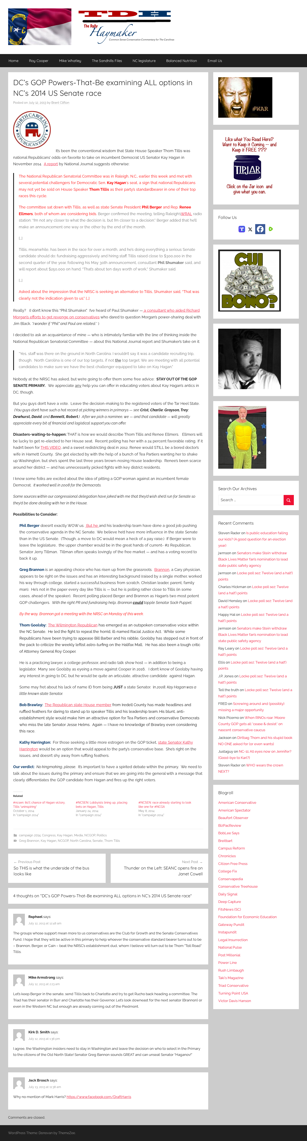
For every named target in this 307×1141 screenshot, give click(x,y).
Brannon (161, 569)
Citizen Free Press (232, 864)
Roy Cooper (38, 60)
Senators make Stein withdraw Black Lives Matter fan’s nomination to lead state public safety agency (253, 559)
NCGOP (89, 835)
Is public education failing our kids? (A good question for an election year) (253, 539)
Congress (49, 835)
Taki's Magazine (231, 978)
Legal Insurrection (233, 940)
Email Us (215, 60)
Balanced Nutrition (181, 60)
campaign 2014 (30, 835)
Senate (98, 841)
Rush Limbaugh (231, 970)
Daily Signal (227, 894)
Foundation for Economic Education (247, 917)
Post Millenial (229, 955)
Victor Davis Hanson (234, 1001)
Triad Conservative (233, 985)
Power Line (227, 963)
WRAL (186, 214)
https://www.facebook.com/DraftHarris (99, 1097)
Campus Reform (231, 848)
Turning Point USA (233, 993)
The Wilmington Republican (73, 625)
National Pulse (230, 947)
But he (92, 525)
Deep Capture (229, 902)
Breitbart (225, 841)
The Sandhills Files (107, 60)
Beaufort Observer (233, 818)
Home (13, 60)
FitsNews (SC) (229, 909)
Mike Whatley (70, 60)
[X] (250, 229)
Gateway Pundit (231, 925)
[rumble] (270, 229)
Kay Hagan (65, 835)
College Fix (227, 871)
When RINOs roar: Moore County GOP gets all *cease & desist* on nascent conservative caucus (251, 724)
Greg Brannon (29, 841)
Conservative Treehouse (238, 886)
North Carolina (80, 841)
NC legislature (144, 60)
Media (78, 835)
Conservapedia (230, 879)
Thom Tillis (112, 841)
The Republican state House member (78, 705)
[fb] (260, 229)
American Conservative (237, 802)
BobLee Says (228, 833)
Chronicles (227, 856)
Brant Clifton (60, 103)
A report (51, 164)
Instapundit (227, 932)
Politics (102, 835)
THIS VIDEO (51, 447)
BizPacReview (229, 825)
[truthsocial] (242, 229)
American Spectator (234, 810)
